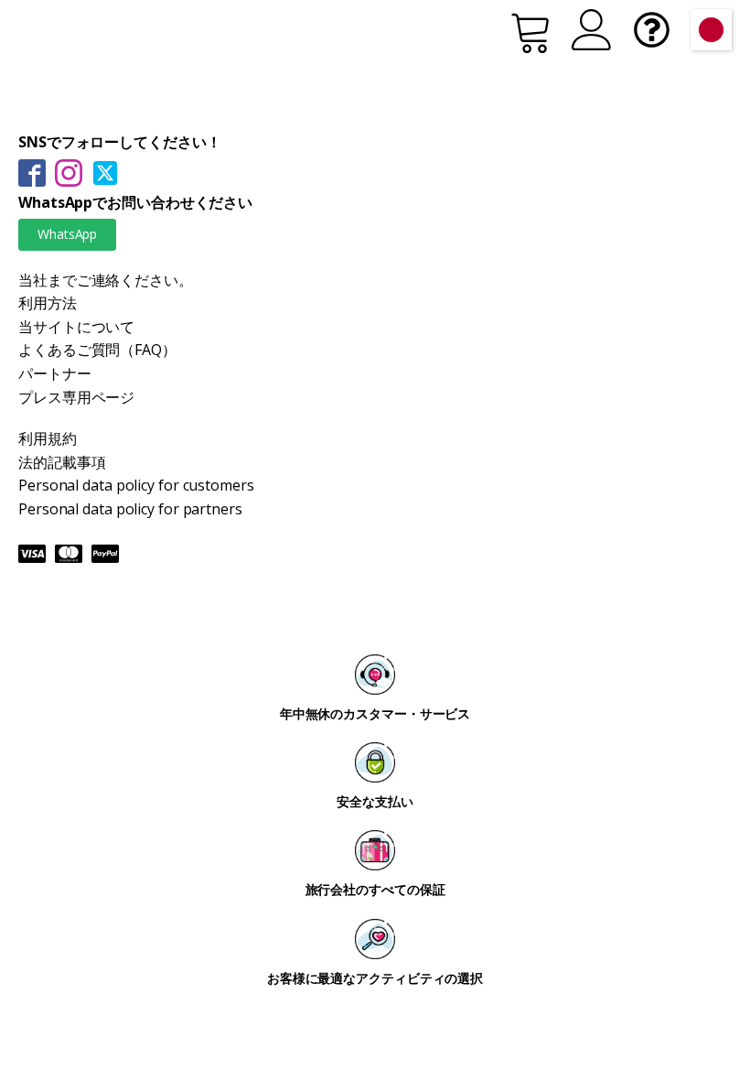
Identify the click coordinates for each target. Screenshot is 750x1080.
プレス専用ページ (76, 397)
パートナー (54, 373)
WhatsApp (67, 234)
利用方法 (47, 303)
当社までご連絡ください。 (105, 280)
